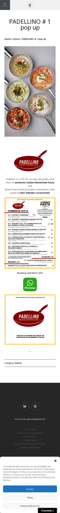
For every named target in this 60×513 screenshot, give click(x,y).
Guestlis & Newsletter (30, 447)
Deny (30, 497)
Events (16, 38)
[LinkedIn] (25, 406)
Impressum (30, 429)
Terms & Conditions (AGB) (30, 433)
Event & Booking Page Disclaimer (30, 443)
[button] (55, 460)
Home (7, 38)
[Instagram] (35, 406)
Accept (30, 489)
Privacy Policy (30, 436)
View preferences (30, 505)
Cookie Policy (30, 440)
